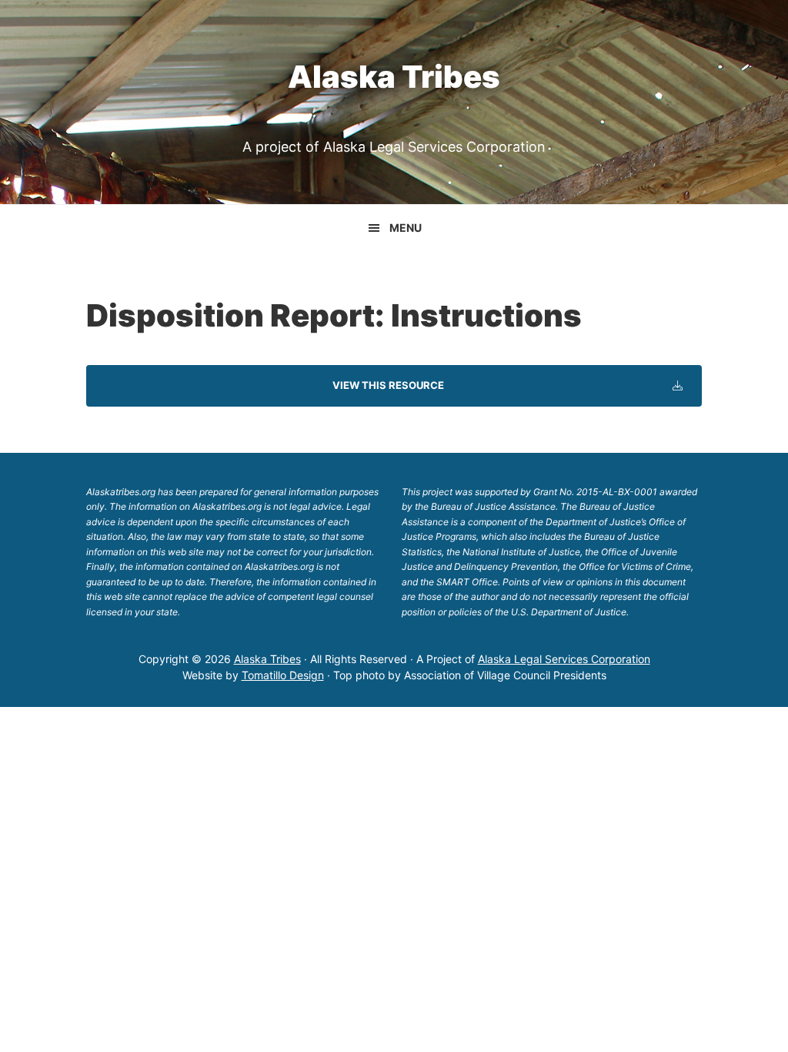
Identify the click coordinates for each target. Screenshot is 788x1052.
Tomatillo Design (283, 675)
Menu (405, 227)
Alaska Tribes (394, 76)
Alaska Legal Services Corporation (564, 658)
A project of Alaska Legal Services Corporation (394, 147)
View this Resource (388, 385)
